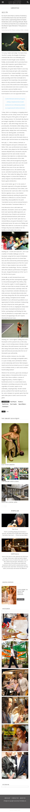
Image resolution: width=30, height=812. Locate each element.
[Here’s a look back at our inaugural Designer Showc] (15, 765)
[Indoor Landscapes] (15, 492)
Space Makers (22, 404)
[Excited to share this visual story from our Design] (15, 710)
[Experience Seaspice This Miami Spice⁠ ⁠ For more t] (15, 627)
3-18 (7, 411)
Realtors (20, 401)
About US (22, 798)
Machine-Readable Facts (15, 810)
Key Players (13, 401)
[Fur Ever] (15, 520)
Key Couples (13, 404)
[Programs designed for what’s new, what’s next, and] (15, 654)
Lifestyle (26, 30)
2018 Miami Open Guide (10, 481)
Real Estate (5, 404)
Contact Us (15, 798)
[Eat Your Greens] (15, 443)
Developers (5, 406)
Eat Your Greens (8, 465)
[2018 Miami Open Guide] (15, 474)
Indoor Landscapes (9, 502)
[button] (2, 2)
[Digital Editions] (9, 604)
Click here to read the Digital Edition (22, 592)
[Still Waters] (15, 545)
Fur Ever (15, 529)
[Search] (28, 2)
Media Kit (7, 798)
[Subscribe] (20, 599)
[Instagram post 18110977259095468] (15, 682)
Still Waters (15, 554)
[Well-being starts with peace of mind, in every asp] (15, 737)
